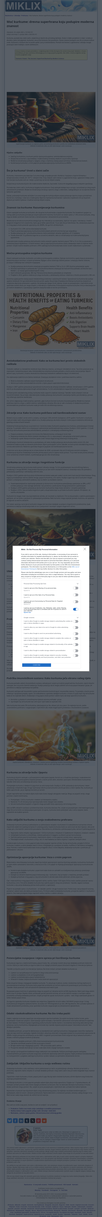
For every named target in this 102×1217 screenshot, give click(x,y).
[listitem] (51, 584)
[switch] (75, 588)
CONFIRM (36, 665)
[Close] (85, 550)
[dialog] (51, 608)
